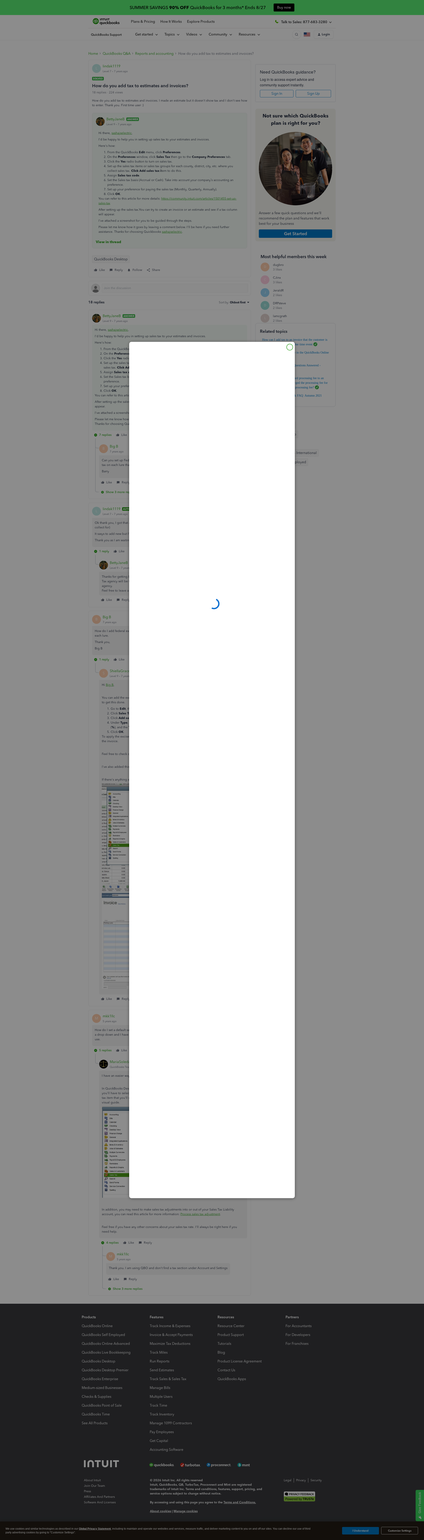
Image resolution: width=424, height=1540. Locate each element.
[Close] (290, 347)
